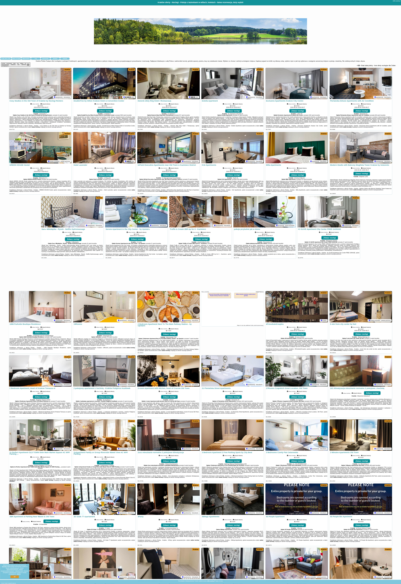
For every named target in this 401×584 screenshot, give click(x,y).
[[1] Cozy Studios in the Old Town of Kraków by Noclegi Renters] (40, 83)
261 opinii (114, 529)
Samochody (45, 58)
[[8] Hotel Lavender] (104, 147)
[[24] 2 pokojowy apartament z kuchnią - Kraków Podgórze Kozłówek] (104, 371)
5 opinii (127, 467)
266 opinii (49, 179)
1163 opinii (244, 401)
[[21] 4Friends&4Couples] (296, 306)
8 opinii (173, 529)
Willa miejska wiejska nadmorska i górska (246, 295)
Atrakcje (55, 58)
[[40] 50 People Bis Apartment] (361, 499)
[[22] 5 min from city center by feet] (361, 306)
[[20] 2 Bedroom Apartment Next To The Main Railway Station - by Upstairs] (168, 306)
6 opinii (252, 465)
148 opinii (275, 243)
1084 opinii (311, 115)
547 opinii (182, 115)
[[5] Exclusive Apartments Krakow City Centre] (296, 83)
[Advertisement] (200, 275)
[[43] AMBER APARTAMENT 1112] (168, 563)
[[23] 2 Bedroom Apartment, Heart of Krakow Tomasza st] (40, 371)
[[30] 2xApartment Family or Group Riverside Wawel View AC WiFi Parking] (104, 435)
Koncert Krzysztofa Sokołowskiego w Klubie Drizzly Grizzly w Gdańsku (219, 295)
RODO (19, 574)
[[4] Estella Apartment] (232, 83)
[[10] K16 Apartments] (232, 147)
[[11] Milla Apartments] (296, 147)
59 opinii (215, 243)
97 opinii (190, 179)
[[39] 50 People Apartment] (296, 499)
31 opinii (60, 115)
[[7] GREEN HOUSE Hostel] (40, 147)
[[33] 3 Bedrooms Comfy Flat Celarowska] (296, 435)
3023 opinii (313, 401)
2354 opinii (111, 179)
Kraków (67, 69)
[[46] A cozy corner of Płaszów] (361, 563)
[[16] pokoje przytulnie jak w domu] (264, 211)
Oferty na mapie (16, 58)
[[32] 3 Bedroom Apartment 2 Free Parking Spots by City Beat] (232, 435)
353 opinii (305, 338)
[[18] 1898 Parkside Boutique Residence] (40, 306)
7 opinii (191, 338)
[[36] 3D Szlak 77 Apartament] (104, 499)
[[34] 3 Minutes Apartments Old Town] (361, 435)
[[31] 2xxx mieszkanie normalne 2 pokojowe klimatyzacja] (168, 435)
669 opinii (377, 115)
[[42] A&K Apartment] (104, 563)
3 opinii (186, 465)
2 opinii (68, 467)
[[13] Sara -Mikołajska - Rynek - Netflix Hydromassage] (72, 211)
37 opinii (370, 529)
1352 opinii (241, 529)
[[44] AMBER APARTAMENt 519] (232, 563)
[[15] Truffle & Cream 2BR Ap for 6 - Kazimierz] (200, 211)
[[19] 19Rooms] (104, 306)
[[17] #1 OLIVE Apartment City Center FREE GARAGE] (329, 211)
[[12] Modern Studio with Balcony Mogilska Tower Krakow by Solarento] (361, 147)
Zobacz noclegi (41, 111)
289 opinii (240, 179)
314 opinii (304, 179)
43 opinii (187, 401)
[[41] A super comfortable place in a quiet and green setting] (40, 563)
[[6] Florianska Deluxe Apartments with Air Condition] (361, 83)
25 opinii (240, 115)
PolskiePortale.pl (12, 583)
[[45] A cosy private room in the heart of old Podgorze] (296, 563)
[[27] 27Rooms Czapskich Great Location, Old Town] (296, 371)
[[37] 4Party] (168, 499)
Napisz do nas (219, 581)
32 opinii (89, 243)
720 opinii (109, 337)
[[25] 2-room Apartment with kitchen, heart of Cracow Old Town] (168, 371)
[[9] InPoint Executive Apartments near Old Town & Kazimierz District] (168, 147)
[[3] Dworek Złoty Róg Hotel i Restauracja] (168, 83)
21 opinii (153, 243)
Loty (36, 58)
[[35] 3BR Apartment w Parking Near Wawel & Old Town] (40, 499)
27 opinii (345, 242)
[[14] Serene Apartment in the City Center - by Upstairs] (136, 211)
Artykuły (65, 58)
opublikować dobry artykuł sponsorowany (254, 325)
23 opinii (305, 529)
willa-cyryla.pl (396, 1)
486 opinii (372, 465)
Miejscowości (26, 58)
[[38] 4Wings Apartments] (232, 499)
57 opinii (57, 401)
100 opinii (310, 465)
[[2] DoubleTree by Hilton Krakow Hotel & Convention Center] (104, 83)
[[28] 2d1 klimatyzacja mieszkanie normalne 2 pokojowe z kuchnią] (361, 371)
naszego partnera (56, 127)
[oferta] (54, 97)
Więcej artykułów (205, 291)
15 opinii (125, 401)
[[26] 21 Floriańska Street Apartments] (232, 371)
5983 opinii (123, 115)
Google (4, 566)
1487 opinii (53, 337)
